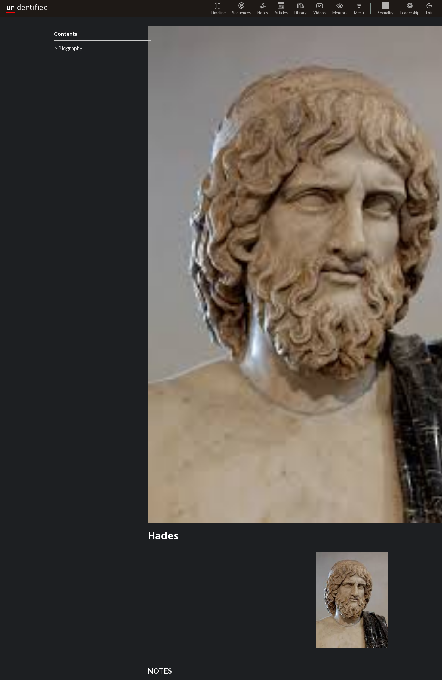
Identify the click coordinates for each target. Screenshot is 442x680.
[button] (359, 8)
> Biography (68, 48)
